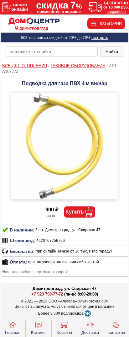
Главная (12, 332)
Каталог (38, 332)
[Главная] (34, 21)
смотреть (99, 37)
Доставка (90, 332)
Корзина (64, 332)
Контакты (116, 332)
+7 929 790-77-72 (47, 294)
